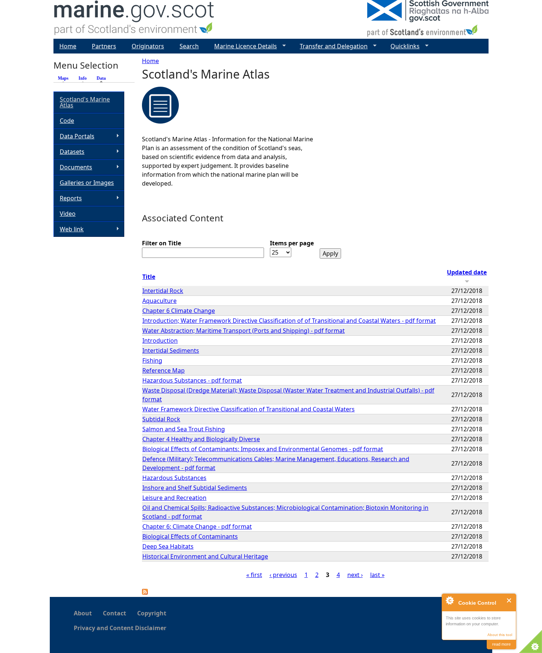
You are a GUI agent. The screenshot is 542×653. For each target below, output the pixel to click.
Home (150, 61)
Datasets (68, 152)
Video (68, 214)
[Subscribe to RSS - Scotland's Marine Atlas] (145, 592)
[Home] (134, 19)
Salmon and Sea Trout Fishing (183, 429)
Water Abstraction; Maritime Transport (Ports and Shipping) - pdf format (243, 330)
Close (509, 600)
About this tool (499, 635)
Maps (63, 78)
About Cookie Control (449, 600)
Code (67, 121)
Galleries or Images (87, 183)
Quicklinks (402, 46)
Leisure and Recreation (174, 498)
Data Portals (73, 136)
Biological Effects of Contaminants (190, 536)
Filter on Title (161, 243)
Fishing (152, 360)
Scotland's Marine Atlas (85, 102)
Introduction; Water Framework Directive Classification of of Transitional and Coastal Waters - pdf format (289, 321)
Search (189, 46)
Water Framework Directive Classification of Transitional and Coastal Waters (248, 409)
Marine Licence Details (242, 46)
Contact (114, 613)
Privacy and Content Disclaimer (120, 628)
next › (355, 575)
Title (148, 277)
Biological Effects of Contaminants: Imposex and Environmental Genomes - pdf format (262, 449)
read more (501, 644)
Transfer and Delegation (331, 46)
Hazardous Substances (174, 478)
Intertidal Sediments (170, 350)
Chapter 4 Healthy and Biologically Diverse (201, 439)
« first (254, 575)
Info (83, 78)
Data (103, 78)
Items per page (292, 243)
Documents (72, 167)
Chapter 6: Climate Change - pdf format (197, 526)
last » (377, 575)
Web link (68, 229)
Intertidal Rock (162, 291)
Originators (148, 46)
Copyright (151, 613)
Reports (67, 198)
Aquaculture (159, 301)
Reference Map (163, 370)
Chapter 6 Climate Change (178, 311)
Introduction (160, 340)
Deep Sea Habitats (168, 546)
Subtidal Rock (161, 419)
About (83, 613)
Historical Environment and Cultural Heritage (205, 556)
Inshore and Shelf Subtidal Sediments (194, 488)
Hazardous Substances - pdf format (192, 380)
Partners (104, 46)
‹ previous (283, 575)
